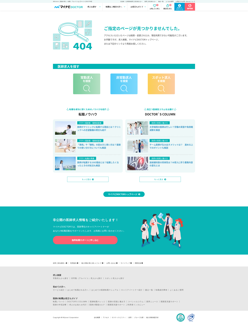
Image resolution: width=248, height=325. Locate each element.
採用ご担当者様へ (59, 263)
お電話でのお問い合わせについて (185, 1)
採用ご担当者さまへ (150, 1)
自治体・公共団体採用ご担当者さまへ (131, 1)
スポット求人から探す (114, 278)
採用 (129, 317)
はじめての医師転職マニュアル (104, 290)
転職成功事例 (161, 290)
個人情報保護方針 (152, 317)
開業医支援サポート (169, 301)
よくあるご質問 (177, 290)
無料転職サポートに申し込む (85, 240)
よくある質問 (169, 1)
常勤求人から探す (60, 278)
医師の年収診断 (60, 305)
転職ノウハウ (59, 301)
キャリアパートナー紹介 (131, 290)
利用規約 (73, 263)
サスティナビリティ (119, 317)
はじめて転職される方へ (78, 290)
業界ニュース (152, 301)
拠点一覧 (161, 1)
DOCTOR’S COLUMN (77, 301)
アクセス (106, 317)
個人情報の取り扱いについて (91, 263)
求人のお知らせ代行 (78, 305)
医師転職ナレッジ (97, 301)
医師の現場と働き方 (116, 301)
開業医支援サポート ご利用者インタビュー (126, 305)
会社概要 (97, 317)
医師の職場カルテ (97, 305)
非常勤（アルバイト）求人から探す (86, 278)
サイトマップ (125, 263)
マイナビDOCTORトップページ (122, 194)
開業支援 (138, 263)
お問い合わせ (111, 263)
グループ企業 (139, 317)
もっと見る (86, 179)
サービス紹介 (59, 290)
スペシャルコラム (136, 301)
